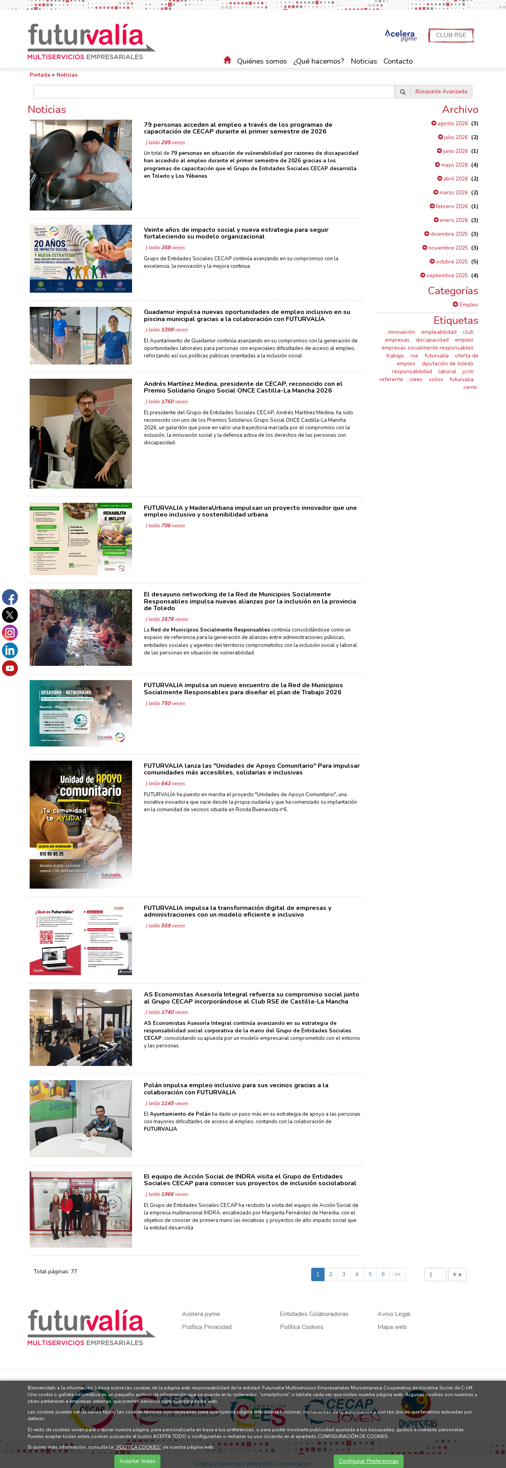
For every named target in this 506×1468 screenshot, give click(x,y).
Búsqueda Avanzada (441, 91)
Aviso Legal (394, 1314)
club (468, 332)
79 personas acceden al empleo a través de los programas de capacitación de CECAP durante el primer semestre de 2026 (238, 128)
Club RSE (451, 35)
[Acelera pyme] (400, 36)
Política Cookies (301, 1327)
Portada (40, 75)
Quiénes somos (262, 61)
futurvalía (437, 355)
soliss (436, 379)
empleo (464, 340)
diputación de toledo (448, 363)
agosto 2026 (452, 123)
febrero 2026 (451, 206)
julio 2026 (455, 137)
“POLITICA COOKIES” (138, 1447)
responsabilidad (412, 371)
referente (391, 379)
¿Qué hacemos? (318, 61)
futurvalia (461, 379)
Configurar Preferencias (368, 1461)
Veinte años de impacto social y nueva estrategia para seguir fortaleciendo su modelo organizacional (236, 233)
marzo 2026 (453, 192)
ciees (416, 379)
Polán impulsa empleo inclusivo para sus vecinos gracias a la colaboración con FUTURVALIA (236, 1089)
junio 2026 (455, 151)
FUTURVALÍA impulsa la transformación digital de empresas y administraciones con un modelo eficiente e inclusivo (237, 911)
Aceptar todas (137, 1461)
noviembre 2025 (447, 248)
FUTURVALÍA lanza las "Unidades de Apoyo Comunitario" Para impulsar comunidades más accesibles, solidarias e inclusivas (252, 769)
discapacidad (432, 340)
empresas (397, 340)
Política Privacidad (207, 1327)
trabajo (395, 355)
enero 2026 (453, 220)
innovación (401, 332)
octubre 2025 (451, 261)
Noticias (364, 61)
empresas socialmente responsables (427, 347)
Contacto (398, 61)
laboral (447, 371)
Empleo (468, 304)
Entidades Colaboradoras (314, 1314)
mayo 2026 (454, 165)
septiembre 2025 (446, 275)
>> (398, 1274)
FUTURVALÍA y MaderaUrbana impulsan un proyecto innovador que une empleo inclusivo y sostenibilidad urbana (250, 511)
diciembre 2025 (448, 234)
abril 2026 (455, 178)
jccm (468, 371)
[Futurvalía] (95, 41)
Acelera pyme (201, 1314)
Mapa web (392, 1327)
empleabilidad (439, 332)
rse (414, 355)
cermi (470, 387)
